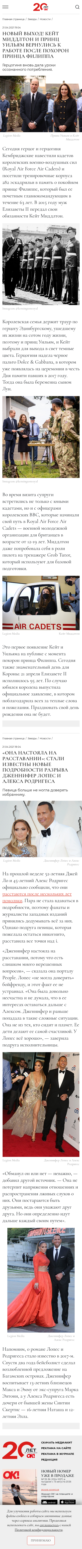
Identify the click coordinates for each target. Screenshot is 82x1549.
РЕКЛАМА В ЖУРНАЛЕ (57, 1453)
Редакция (49, 1459)
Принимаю (41, 1540)
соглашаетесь (49, 1525)
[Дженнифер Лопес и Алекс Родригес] (41, 1104)
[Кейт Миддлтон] (41, 603)
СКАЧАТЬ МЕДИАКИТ (56, 1442)
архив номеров (50, 1489)
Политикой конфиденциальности (38, 1530)
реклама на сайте (56, 1448)
